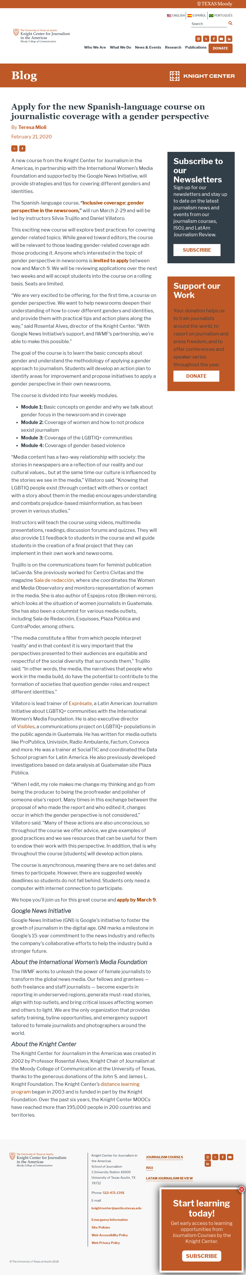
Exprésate (80, 703)
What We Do (120, 47)
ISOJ (149, 1168)
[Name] (230, 23)
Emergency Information (110, 1220)
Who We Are (95, 47)
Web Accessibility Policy (110, 1235)
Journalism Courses (164, 1157)
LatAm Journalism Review (169, 1178)
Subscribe (197, 250)
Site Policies (101, 1227)
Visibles (26, 726)
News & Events (148, 47)
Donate (220, 48)
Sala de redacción (54, 580)
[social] (198, 39)
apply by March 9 (136, 900)
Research (173, 47)
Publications (196, 47)
